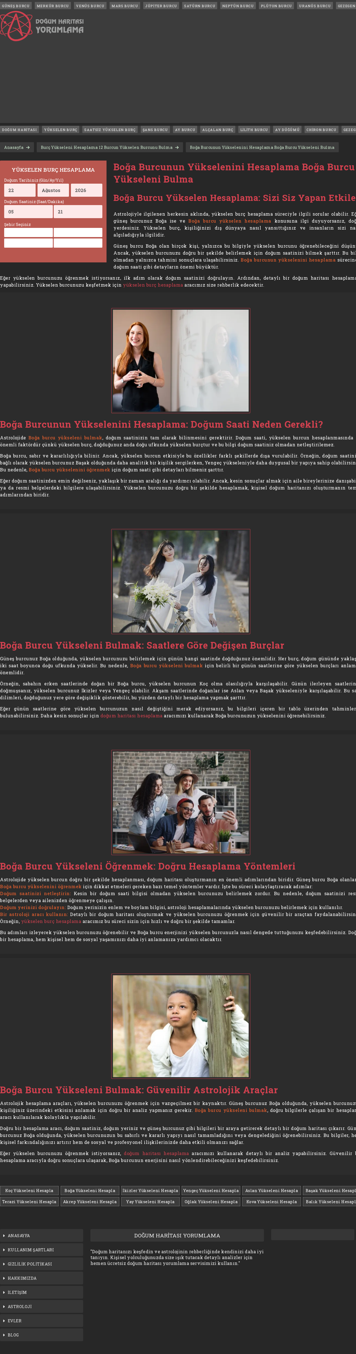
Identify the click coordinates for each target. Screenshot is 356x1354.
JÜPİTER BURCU (161, 6)
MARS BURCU (125, 6)
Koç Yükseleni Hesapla (29, 1190)
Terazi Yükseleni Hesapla (29, 1201)
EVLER (14, 1320)
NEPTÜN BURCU (238, 6)
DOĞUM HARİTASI (19, 129)
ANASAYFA (19, 1235)
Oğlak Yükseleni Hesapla (211, 1201)
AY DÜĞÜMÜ (287, 129)
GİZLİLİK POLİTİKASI (30, 1264)
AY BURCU (185, 129)
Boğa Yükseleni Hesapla (90, 1190)
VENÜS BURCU (90, 6)
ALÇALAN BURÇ (217, 129)
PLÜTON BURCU (276, 6)
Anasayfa (13, 147)
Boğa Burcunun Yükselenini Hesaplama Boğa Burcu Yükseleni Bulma (262, 147)
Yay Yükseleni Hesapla (150, 1201)
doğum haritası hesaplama (131, 715)
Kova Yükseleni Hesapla (271, 1201)
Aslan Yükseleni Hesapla (271, 1190)
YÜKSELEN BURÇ (60, 129)
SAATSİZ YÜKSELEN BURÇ (110, 129)
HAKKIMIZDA (22, 1278)
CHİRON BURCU (321, 129)
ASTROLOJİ (20, 1306)
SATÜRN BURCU (199, 6)
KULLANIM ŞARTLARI (31, 1249)
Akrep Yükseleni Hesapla (90, 1201)
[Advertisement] (181, 84)
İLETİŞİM (17, 1292)
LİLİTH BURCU (254, 129)
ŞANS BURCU (155, 129)
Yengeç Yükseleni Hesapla (211, 1190)
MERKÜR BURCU (53, 6)
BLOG (13, 1335)
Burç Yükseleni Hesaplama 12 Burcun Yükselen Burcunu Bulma (107, 147)
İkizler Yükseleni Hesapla (150, 1190)
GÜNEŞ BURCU (16, 6)
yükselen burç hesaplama (153, 285)
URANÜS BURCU (315, 6)
